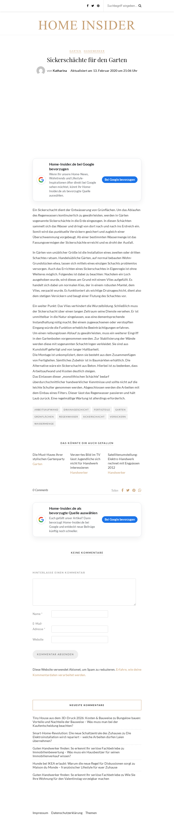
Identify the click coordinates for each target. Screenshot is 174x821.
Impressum (40, 813)
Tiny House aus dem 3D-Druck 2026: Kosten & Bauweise (72, 718)
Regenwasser (68, 416)
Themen (91, 813)
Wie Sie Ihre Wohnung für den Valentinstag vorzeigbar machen (84, 776)
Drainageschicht (76, 409)
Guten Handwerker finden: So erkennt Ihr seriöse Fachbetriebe (76, 748)
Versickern (118, 416)
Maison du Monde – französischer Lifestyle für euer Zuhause (75, 767)
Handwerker (94, 51)
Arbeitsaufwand (46, 409)
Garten (75, 51)
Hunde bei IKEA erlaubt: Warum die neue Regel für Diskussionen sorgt (82, 763)
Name (37, 614)
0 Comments (40, 490)
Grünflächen (44, 416)
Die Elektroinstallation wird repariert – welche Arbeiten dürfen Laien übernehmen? (82, 737)
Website (38, 639)
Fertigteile (102, 409)
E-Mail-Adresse (39, 626)
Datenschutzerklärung (66, 813)
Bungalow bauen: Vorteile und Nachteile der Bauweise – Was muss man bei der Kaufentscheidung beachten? (87, 721)
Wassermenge (44, 423)
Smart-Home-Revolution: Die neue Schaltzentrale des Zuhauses (77, 733)
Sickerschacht (94, 416)
